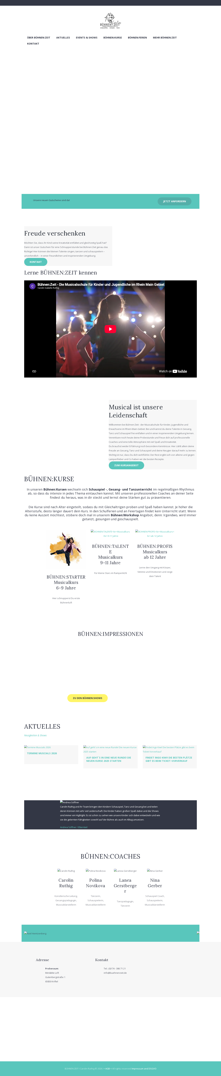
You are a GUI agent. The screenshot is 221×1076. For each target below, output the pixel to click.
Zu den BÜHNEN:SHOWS (87, 698)
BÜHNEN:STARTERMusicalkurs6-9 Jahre (66, 582)
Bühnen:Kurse (112, 37)
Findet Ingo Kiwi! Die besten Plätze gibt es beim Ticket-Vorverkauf (169, 759)
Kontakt (33, 43)
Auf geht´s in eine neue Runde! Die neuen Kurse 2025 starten (108, 759)
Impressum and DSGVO (144, 1068)
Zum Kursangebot (126, 465)
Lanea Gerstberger (125, 886)
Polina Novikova (95, 883)
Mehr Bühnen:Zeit (165, 37)
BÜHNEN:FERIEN (137, 37)
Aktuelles (63, 37)
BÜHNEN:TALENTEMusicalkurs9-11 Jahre (110, 554)
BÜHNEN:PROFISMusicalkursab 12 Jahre (154, 552)
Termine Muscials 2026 (42, 753)
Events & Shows (86, 37)
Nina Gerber (155, 883)
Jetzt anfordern (174, 201)
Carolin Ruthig (66, 883)
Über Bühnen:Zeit (38, 37)
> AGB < (107, 1068)
